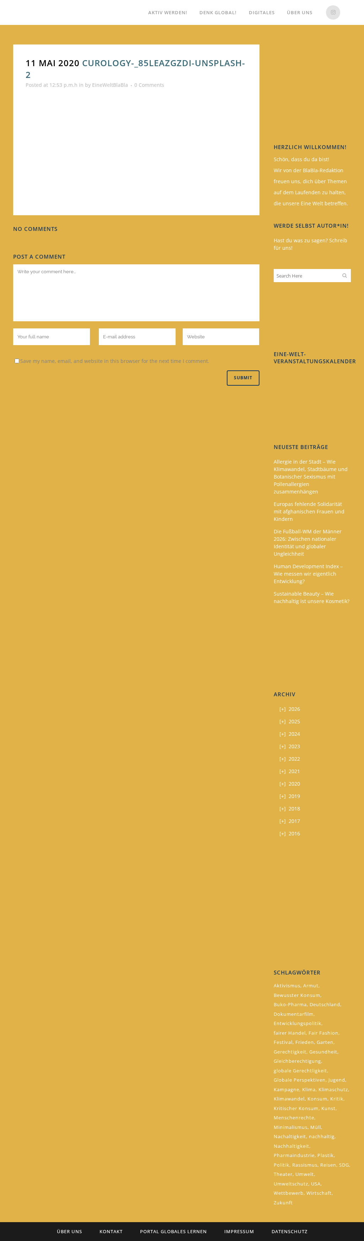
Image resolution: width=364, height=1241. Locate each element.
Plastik (325, 1155)
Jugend (336, 1080)
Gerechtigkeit (290, 1052)
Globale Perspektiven (300, 1080)
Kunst (328, 1108)
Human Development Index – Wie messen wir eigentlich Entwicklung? (308, 574)
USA (316, 1184)
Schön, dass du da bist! (301, 159)
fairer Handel (290, 1033)
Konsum (317, 1098)
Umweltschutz (291, 1184)
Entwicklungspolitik (297, 1023)
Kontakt (111, 1231)
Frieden (304, 1042)
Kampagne (286, 1089)
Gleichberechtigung (297, 1061)
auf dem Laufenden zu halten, (310, 192)
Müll (315, 1127)
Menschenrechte (294, 1117)
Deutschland (325, 1004)
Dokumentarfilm (294, 1014)
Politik (281, 1165)
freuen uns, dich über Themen (310, 181)
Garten (325, 1042)
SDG (344, 1165)
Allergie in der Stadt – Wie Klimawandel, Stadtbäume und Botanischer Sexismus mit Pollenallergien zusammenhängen (311, 476)
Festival (283, 1042)
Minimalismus (290, 1127)
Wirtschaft (319, 1193)
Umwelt (304, 1174)
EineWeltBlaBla (110, 84)
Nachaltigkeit (290, 1136)
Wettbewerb (289, 1193)
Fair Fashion (323, 1033)
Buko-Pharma (290, 1004)
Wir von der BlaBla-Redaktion (308, 170)
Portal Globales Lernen (173, 1231)
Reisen (328, 1165)
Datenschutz (289, 1231)
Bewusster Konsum (297, 995)
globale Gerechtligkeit (300, 1070)
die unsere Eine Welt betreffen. (311, 203)
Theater (283, 1174)
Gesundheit (323, 1052)
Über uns (69, 1231)
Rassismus (304, 1165)
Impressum (239, 1231)
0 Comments (149, 84)
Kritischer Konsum (296, 1108)
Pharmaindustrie (294, 1155)
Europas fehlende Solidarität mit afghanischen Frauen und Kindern (309, 511)
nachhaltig (321, 1136)
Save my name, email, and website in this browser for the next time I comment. (114, 361)
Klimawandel (289, 1098)
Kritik (336, 1098)
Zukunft (283, 1202)
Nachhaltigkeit (291, 1146)
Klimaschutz (333, 1089)
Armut (310, 985)
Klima (309, 1089)
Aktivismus (287, 985)
